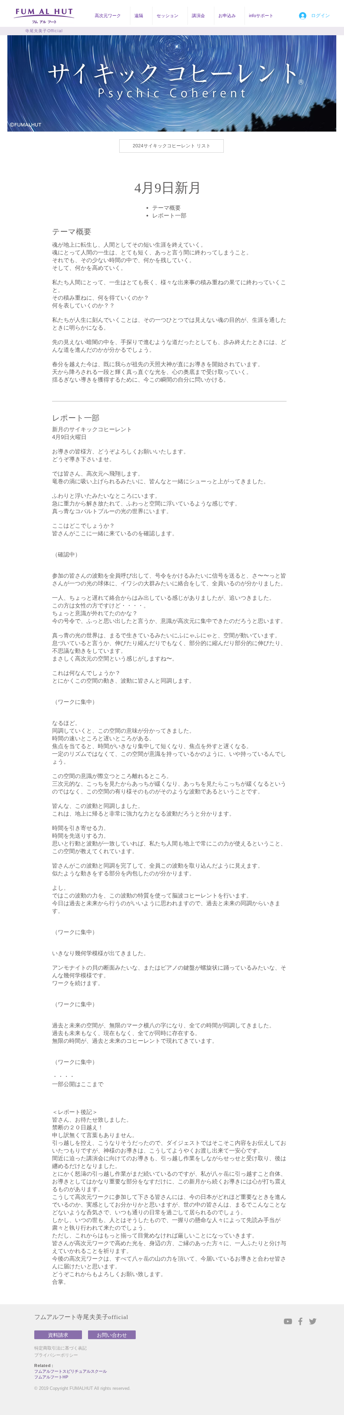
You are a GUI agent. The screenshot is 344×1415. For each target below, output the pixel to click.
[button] (110, 16)
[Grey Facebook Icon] (300, 1321)
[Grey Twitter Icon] (313, 1321)
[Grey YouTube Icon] (288, 1321)
